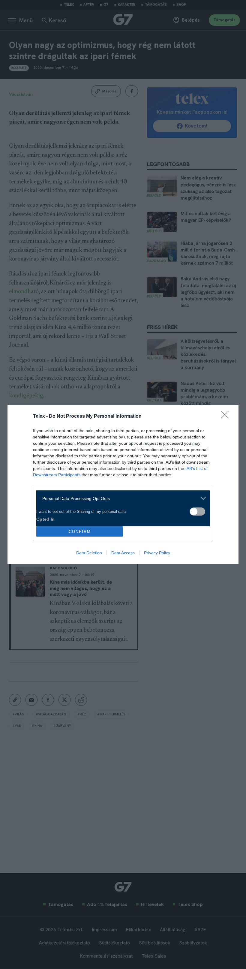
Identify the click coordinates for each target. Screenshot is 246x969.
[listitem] (120, 498)
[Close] (226, 416)
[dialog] (123, 484)
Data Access (123, 552)
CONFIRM (80, 531)
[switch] (197, 511)
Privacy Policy (157, 552)
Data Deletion (89, 552)
